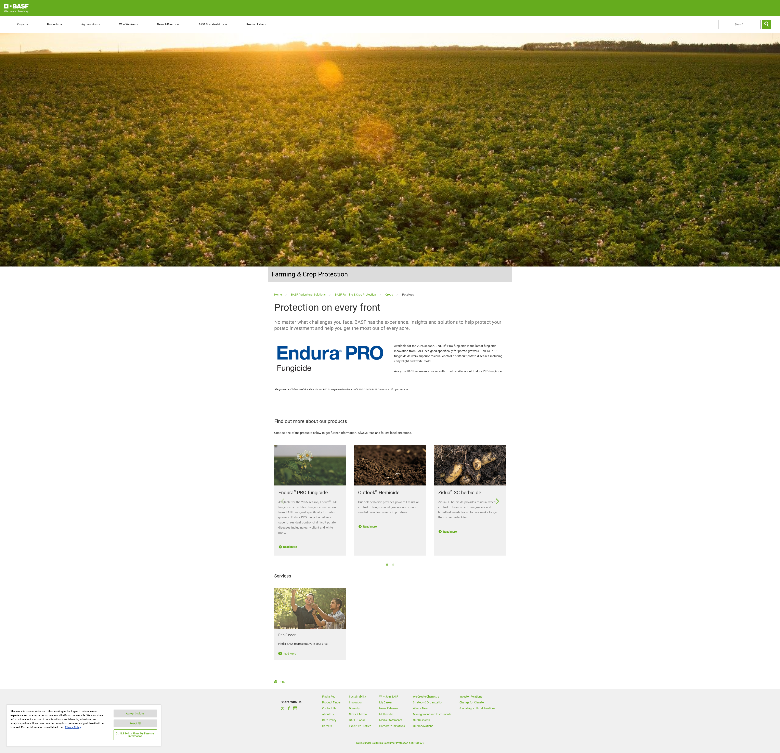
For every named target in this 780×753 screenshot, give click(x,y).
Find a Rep (328, 696)
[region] (83, 725)
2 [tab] (393, 565)
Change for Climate (471, 702)
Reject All (135, 723)
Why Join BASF (388, 696)
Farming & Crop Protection (310, 274)
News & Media (358, 714)
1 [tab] (387, 565)
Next (497, 501)
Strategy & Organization (428, 702)
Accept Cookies (135, 713)
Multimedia (386, 714)
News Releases (388, 708)
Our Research (421, 720)
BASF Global (357, 720)
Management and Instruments (432, 714)
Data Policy (329, 720)
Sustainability (357, 696)
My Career (385, 702)
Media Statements (390, 720)
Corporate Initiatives (392, 726)
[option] (390, 503)
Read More (289, 653)
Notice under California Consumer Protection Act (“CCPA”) (390, 742)
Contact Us (329, 708)
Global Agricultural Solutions (477, 708)
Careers (327, 726)
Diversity (354, 708)
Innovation (356, 702)
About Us (328, 714)
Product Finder (331, 702)
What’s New (420, 708)
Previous (282, 501)
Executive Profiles (360, 726)
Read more (290, 546)
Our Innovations (423, 726)
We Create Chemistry (426, 696)
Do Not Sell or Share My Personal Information (135, 735)
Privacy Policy (73, 727)
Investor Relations (470, 696)
